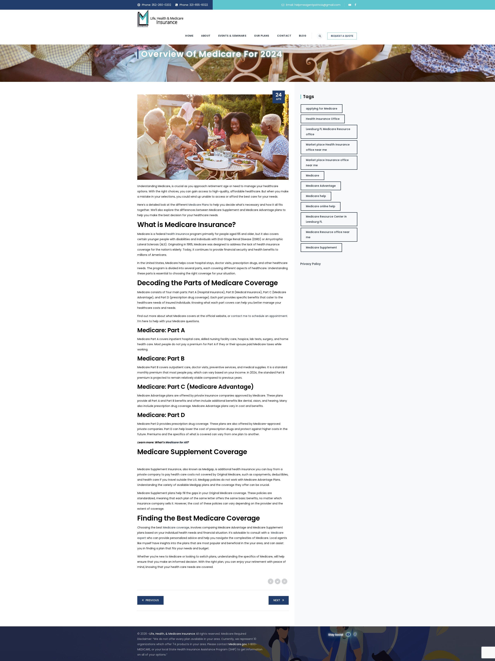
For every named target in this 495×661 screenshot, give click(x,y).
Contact (284, 36)
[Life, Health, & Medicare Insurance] (160, 18)
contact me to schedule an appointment (259, 316)
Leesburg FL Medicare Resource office (328, 131)
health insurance (177, 234)
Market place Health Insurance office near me (328, 147)
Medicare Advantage (321, 186)
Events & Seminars (232, 36)
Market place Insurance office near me (327, 162)
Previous (152, 600)
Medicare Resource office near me (328, 234)
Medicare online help (320, 206)
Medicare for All (176, 442)
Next (276, 600)
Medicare (312, 175)
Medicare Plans (199, 205)
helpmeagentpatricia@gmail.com (317, 5)
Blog (302, 36)
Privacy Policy (310, 264)
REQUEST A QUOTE (342, 36)
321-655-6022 (198, 5)
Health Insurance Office (323, 119)
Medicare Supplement (321, 247)
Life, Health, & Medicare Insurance (172, 634)
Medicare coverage (176, 527)
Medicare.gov (238, 644)
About (206, 36)
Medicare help (316, 196)
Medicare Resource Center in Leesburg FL (326, 219)
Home (189, 36)
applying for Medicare (321, 108)
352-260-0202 (161, 5)
